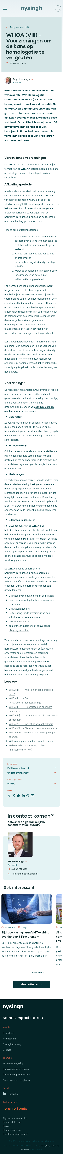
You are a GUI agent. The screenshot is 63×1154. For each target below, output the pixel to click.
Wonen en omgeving (13, 1063)
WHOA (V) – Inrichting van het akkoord (31, 723)
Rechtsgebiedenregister (15, 1133)
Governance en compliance (16, 1080)
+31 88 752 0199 (19, 869)
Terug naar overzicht (19, 27)
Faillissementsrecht (18, 768)
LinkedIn (13, 1093)
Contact (7, 1049)
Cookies (7, 1125)
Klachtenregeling (12, 1129)
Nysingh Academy (12, 1044)
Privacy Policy (45, 1146)
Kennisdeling (9, 1038)
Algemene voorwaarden (15, 1118)
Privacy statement (12, 1121)
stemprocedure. (21, 621)
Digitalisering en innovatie (16, 1074)
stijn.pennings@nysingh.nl (24, 873)
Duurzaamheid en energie (16, 1068)
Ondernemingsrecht (18, 772)
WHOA (12, 109)
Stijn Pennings (16, 861)
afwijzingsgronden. (19, 630)
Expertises (8, 1032)
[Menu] (4, 8)
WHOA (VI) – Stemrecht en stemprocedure (33, 728)
